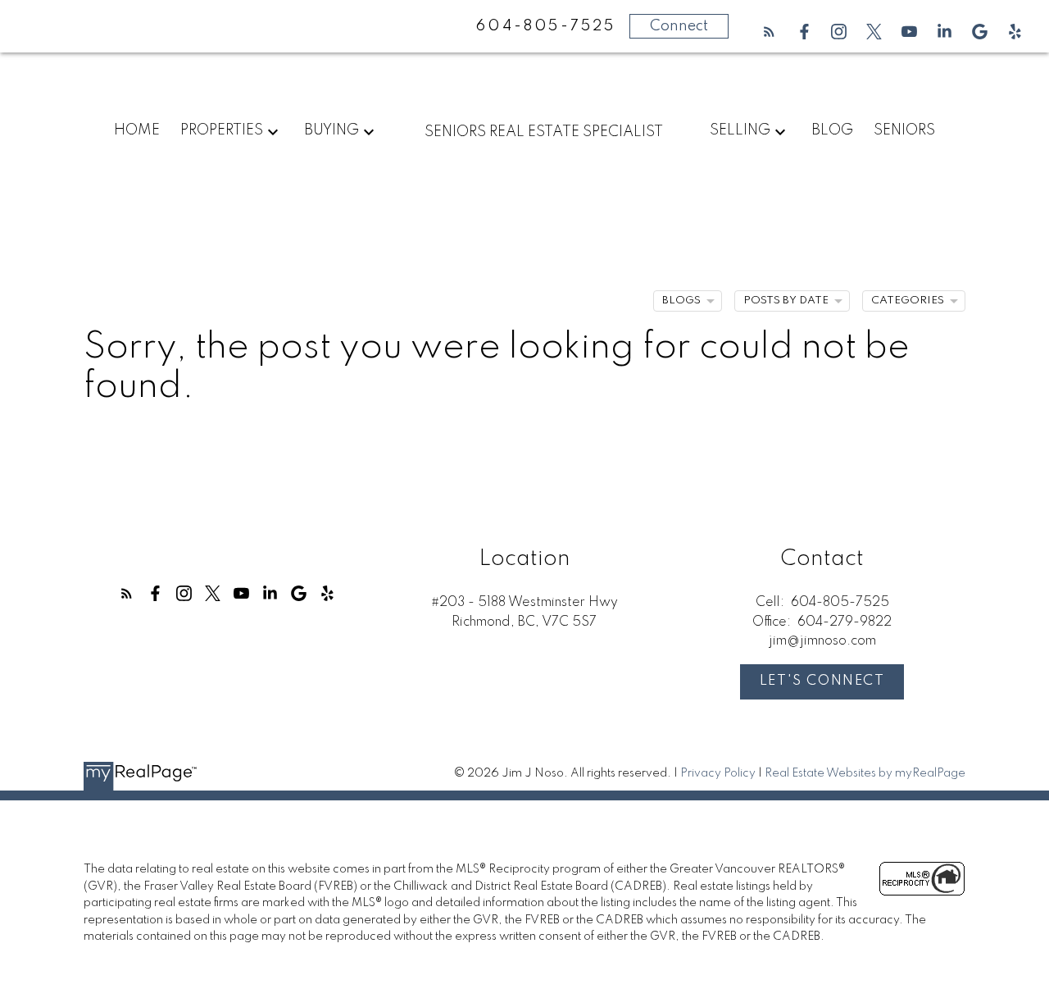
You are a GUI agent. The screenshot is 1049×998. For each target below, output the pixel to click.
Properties (221, 130)
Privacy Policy (718, 773)
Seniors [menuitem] (904, 130)
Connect (679, 26)
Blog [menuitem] (832, 130)
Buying (331, 130)
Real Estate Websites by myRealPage (865, 773)
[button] (769, 31)
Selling (740, 130)
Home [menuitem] (137, 130)
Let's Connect (822, 681)
